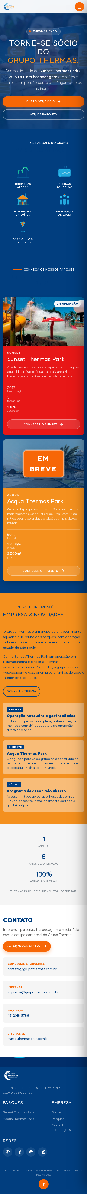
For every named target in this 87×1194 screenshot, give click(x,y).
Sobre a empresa (21, 691)
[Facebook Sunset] (19, 1152)
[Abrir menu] (79, 6)
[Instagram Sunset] (7, 1152)
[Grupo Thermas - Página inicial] (9, 6)
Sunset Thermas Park (18, 1112)
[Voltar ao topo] (44, 1184)
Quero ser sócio (40, 101)
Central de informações (61, 1127)
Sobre (56, 1112)
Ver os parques (43, 114)
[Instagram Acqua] (30, 1152)
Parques (58, 1119)
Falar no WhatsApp (24, 946)
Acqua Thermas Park (18, 1119)
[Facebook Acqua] (42, 1152)
